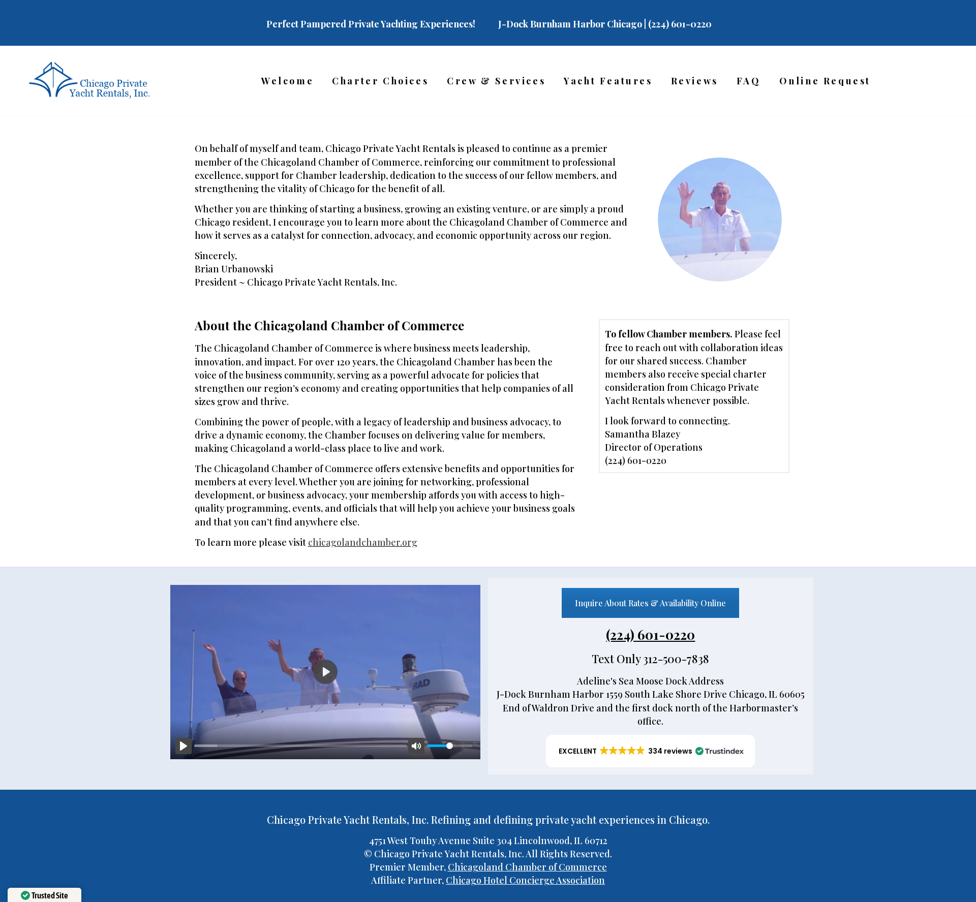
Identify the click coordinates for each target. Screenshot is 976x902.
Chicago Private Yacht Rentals (390, 148)
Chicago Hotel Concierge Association (525, 880)
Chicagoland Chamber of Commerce (527, 867)
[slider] (300, 746)
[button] (650, 751)
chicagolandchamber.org (362, 542)
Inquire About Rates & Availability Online (650, 603)
